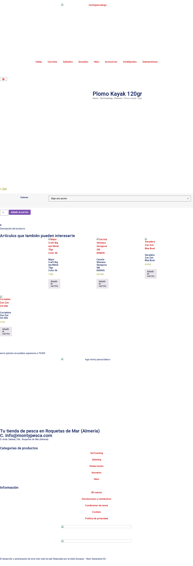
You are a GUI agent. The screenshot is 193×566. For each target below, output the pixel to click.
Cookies (96, 512)
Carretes (52, 61)
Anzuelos (83, 61)
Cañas (38, 61)
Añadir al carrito (19, 212)
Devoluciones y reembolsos (96, 499)
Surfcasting (106, 98)
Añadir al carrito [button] (54, 283)
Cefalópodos (130, 61)
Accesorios (111, 61)
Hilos (96, 61)
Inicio (95, 98)
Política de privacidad (96, 518)
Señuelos (68, 61)
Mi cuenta (96, 492)
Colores (24, 198)
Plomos (118, 98)
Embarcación (96, 466)
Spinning (96, 459)
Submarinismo (150, 61)
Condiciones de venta (96, 505)
